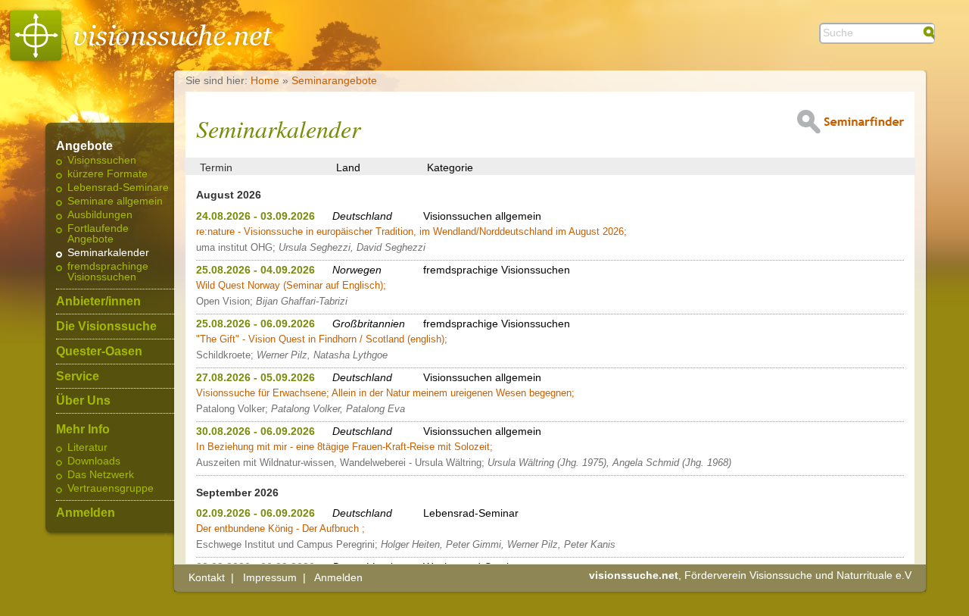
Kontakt (207, 577)
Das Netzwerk (100, 475)
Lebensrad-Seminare (118, 188)
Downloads (93, 461)
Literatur (87, 447)
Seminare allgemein (115, 201)
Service (77, 377)
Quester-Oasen (99, 352)
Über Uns (83, 401)
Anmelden (85, 513)
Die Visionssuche (106, 327)
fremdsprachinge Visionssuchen (107, 272)
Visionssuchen (101, 160)
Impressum (270, 577)
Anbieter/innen (98, 301)
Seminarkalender (108, 253)
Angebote (84, 146)
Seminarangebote (334, 80)
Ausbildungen (99, 215)
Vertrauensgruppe (110, 488)
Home (265, 80)
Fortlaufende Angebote (98, 234)
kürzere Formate (107, 174)
